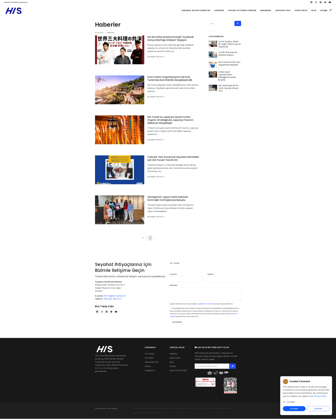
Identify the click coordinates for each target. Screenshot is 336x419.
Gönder (178, 322)
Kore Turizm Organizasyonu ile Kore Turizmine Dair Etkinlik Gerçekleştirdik (169, 78)
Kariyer (148, 366)
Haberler (173, 353)
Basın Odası (175, 358)
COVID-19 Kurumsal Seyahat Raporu (227, 53)
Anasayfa (99, 32)
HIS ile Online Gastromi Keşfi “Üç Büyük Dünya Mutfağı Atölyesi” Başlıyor (170, 38)
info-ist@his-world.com (115, 296)
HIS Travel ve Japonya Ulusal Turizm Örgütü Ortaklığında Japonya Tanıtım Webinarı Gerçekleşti (170, 120)
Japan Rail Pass (283, 10)
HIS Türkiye (150, 353)
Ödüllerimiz (150, 370)
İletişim (323, 10)
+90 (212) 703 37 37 (112, 299)
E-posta (173, 274)
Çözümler (219, 10)
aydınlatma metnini (205, 304)
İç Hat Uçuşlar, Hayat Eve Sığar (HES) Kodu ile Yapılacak (229, 44)
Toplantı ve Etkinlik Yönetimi (242, 10)
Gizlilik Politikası (101, 408)
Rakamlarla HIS (151, 362)
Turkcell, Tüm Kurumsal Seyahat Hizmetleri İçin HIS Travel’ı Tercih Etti (173, 158)
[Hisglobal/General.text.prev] (143, 238)
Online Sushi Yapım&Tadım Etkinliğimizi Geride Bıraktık (227, 76)
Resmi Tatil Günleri (178, 370)
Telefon (210, 274)
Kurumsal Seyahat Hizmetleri (196, 10)
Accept (294, 408)
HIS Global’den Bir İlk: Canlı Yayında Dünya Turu (228, 88)
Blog (313, 10)
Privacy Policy (320, 396)
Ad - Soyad (174, 263)
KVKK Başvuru (113, 408)
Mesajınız (174, 285)
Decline (318, 408)
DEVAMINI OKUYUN (155, 57)
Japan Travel (301, 10)
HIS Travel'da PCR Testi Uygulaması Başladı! (229, 63)
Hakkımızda (265, 10)
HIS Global (149, 358)
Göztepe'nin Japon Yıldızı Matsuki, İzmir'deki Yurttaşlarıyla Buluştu (167, 198)
